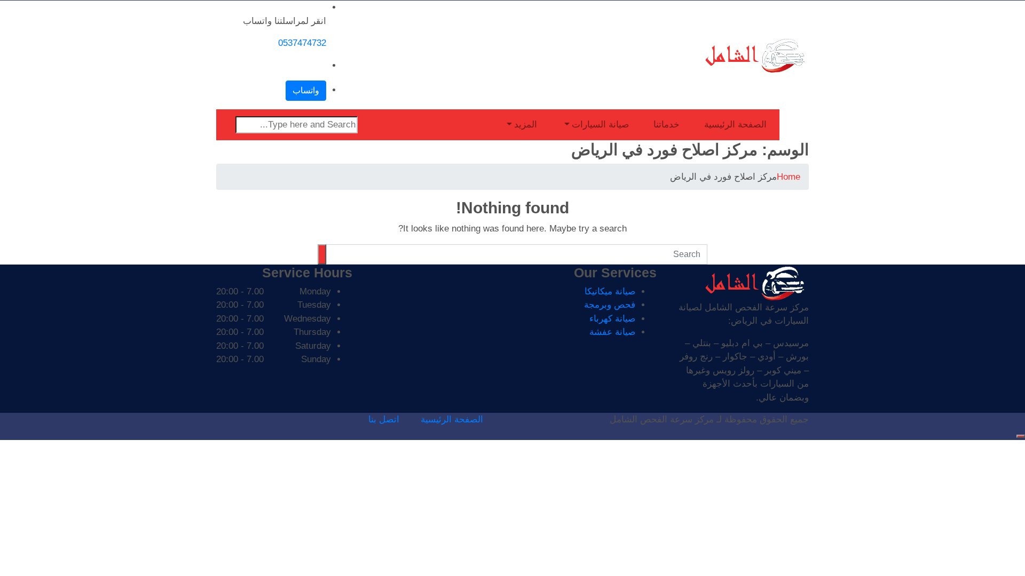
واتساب (306, 90)
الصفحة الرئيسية (735, 124)
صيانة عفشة (612, 332)
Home (788, 177)
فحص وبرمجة (609, 305)
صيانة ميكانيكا (610, 291)
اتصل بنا (383, 419)
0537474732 (302, 43)
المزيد (525, 124)
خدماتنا (666, 124)
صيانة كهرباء (612, 319)
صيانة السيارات (600, 124)
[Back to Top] (1020, 436)
